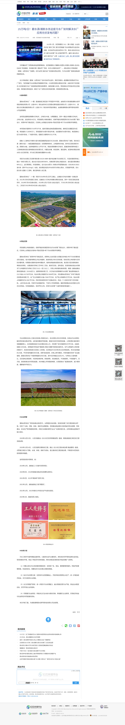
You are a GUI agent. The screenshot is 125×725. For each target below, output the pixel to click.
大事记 (60, 706)
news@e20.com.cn (97, 152)
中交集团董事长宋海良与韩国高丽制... (96, 120)
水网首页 (19, 1)
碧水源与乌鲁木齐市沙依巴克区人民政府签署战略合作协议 (36, 645)
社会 (71, 19)
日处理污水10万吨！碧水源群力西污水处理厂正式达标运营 (36, 642)
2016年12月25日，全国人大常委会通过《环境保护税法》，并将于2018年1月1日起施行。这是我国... (95, 77)
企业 (72, 1)
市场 (46, 19)
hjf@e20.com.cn (60, 713)
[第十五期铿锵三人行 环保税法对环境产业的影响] (95, 57)
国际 (79, 19)
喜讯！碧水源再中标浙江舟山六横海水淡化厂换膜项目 (35, 640)
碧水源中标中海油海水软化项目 (29, 656)
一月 (100, 108)
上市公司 (45, 1)
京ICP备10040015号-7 (83, 715)
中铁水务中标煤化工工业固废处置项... (96, 115)
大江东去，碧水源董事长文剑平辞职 (30, 637)
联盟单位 (67, 706)
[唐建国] (86, 30)
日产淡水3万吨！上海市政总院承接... (95, 125)
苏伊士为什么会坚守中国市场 (93, 118)
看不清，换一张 (34, 682)
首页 (19, 22)
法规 (53, 1)
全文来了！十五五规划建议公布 (94, 123)
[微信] (66, 625)
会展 (68, 1)
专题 (32, 1)
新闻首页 (20, 19)
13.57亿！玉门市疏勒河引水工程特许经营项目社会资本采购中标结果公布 (40, 634)
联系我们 (54, 706)
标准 (61, 1)
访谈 (95, 19)
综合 (29, 19)
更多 (106, 26)
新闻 (24, 1)
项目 (54, 19)
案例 (75, 1)
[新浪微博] (79, 625)
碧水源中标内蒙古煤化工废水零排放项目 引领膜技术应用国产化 (38, 653)
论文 (57, 1)
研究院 (39, 1)
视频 (35, 1)
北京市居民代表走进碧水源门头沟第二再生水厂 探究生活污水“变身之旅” (40, 659)
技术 (62, 19)
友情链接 (75, 706)
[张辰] (86, 41)
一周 (105, 108)
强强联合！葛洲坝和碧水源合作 (29, 648)
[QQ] (70, 625)
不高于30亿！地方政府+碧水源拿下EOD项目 (32, 651)
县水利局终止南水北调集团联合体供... (96, 113)
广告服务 (89, 706)
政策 (50, 1)
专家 (64, 1)
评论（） (69, 37)
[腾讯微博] (74, 625)
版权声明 (82, 706)
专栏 (28, 1)
